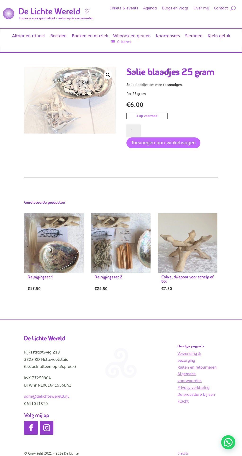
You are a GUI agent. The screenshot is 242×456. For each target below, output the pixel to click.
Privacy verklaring (193, 387)
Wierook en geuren (132, 36)
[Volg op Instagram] (46, 428)
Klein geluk (219, 36)
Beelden (58, 36)
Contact (221, 8)
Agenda (150, 8)
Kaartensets (168, 36)
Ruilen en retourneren (196, 367)
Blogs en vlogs (175, 8)
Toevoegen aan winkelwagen (163, 142)
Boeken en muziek (90, 36)
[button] (108, 75)
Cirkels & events (123, 8)
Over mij (201, 8)
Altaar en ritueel (28, 36)
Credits (183, 454)
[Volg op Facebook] (31, 428)
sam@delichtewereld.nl (46, 396)
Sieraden (194, 36)
